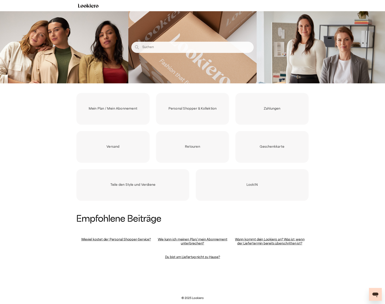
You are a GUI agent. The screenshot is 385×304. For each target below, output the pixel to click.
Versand (112, 146)
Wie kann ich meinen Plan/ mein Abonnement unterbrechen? (192, 241)
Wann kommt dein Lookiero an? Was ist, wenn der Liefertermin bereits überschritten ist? (270, 241)
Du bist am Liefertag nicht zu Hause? (192, 257)
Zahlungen (272, 108)
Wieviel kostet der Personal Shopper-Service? (116, 239)
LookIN (252, 185)
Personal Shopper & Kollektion (192, 108)
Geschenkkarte (272, 146)
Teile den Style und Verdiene (133, 185)
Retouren (192, 146)
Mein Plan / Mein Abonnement (113, 108)
